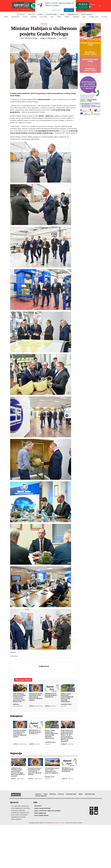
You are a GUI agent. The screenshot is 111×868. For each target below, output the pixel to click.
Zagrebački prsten (73, 14)
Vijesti (45, 794)
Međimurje (31, 14)
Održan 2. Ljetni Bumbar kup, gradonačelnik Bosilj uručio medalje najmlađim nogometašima (67, 697)
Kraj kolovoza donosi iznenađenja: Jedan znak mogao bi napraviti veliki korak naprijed (35, 697)
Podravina (40, 14)
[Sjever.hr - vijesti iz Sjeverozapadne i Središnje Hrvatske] (15, 795)
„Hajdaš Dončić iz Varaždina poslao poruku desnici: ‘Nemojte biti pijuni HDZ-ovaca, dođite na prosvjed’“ (18, 772)
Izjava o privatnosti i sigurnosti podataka (47, 810)
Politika (6, 16)
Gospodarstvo (15, 16)
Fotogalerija (76, 16)
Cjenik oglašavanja (40, 813)
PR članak (104, 16)
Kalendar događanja (86, 14)
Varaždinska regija (52, 14)
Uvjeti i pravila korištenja (42, 808)
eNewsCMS (55, 822)
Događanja (34, 16)
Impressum (37, 806)
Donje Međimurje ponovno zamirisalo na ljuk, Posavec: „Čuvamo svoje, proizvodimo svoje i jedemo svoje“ (19, 697)
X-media (62, 822)
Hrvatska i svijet (93, 16)
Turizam (25, 16)
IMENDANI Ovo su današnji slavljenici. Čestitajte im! (51, 695)
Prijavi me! (69, 10)
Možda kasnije (56, 10)
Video (84, 16)
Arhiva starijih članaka (41, 815)
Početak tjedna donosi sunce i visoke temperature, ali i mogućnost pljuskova (52, 770)
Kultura (59, 16)
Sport (52, 16)
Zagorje (62, 14)
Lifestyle (67, 16)
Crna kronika (43, 16)
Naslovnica (22, 14)
